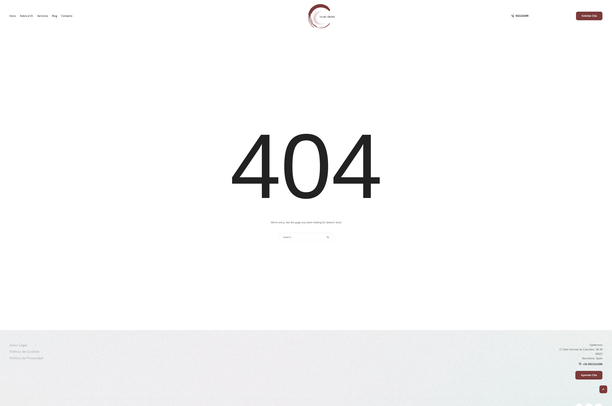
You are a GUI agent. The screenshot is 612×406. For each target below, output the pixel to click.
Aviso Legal (18, 345)
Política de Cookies (25, 351)
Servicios (42, 16)
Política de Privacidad (26, 358)
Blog (54, 16)
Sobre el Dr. (26, 16)
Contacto (66, 16)
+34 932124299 (592, 364)
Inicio (13, 16)
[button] (603, 389)
